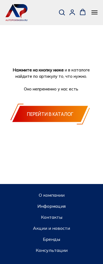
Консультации (52, 250)
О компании (52, 195)
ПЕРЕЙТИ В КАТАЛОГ (50, 114)
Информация (51, 206)
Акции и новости (51, 228)
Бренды (51, 239)
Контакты (51, 217)
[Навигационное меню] (94, 12)
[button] (62, 12)
